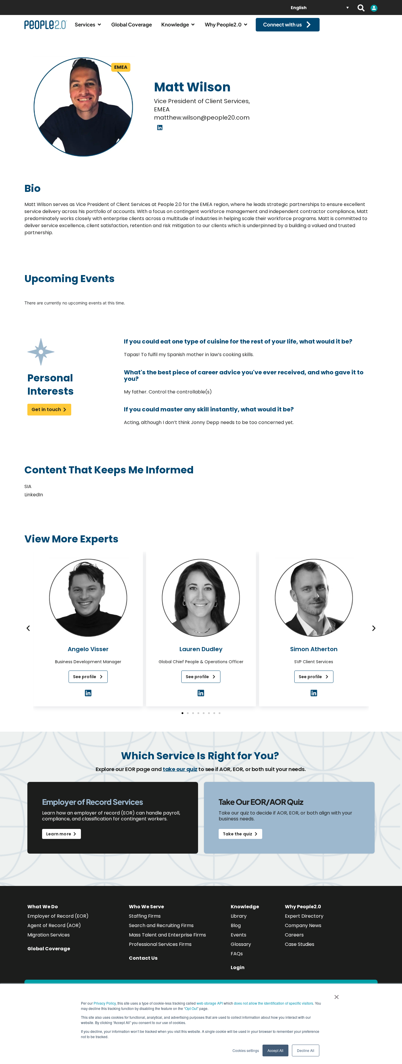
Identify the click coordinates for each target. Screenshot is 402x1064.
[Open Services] (99, 25)
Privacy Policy (105, 1003)
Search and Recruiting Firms (161, 925)
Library (239, 916)
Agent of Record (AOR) (54, 925)
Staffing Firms (145, 916)
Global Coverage (48, 948)
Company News (303, 925)
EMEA (120, 67)
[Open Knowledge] (192, 25)
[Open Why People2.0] (245, 25)
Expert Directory (304, 916)
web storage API (210, 1003)
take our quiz (180, 769)
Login (238, 967)
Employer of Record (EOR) (58, 916)
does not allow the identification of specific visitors (273, 1003)
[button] (28, 628)
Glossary (241, 944)
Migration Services (48, 934)
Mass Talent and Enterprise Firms (167, 934)
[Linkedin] (160, 127)
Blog (236, 925)
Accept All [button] (275, 1050)
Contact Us (143, 958)
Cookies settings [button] (245, 1050)
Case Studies (299, 944)
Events (238, 934)
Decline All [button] (305, 1050)
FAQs (237, 953)
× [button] (336, 995)
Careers (294, 934)
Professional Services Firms (160, 944)
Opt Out (191, 1008)
